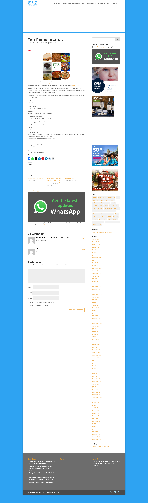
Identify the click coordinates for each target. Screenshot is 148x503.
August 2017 (95, 384)
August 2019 (95, 326)
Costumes (107, 203)
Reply (83, 238)
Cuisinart (95, 205)
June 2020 (95, 302)
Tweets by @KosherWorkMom (100, 446)
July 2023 (94, 255)
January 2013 (96, 429)
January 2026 (96, 247)
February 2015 (96, 413)
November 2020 (96, 289)
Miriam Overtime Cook (44, 237)
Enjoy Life (111, 205)
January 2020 (96, 313)
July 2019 (94, 329)
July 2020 (94, 300)
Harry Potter (117, 208)
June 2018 (95, 363)
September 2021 (97, 273)
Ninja (116, 213)
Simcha (109, 3)
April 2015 (95, 408)
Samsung (115, 219)
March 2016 (95, 402)
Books (101, 200)
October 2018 (96, 352)
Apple (117, 197)
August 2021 (95, 276)
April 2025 (95, 252)
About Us (57, 3)
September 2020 (97, 294)
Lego (108, 213)
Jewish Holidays (91, 3)
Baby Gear (95, 200)
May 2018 (95, 365)
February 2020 (96, 310)
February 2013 (96, 426)
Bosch (106, 200)
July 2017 (94, 387)
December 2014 (96, 418)
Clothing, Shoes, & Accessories (71, 3)
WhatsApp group (37, 191)
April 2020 (95, 305)
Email (30, 293)
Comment (31, 268)
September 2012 (97, 439)
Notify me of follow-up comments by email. (42, 302)
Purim (100, 219)
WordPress (57, 492)
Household (95, 211)
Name (30, 287)
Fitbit (117, 205)
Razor (105, 219)
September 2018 (97, 355)
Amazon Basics (102, 197)
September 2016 (97, 397)
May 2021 (95, 281)
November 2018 (96, 350)
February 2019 (96, 342)
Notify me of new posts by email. (39, 305)
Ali (30, 43)
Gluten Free (100, 208)
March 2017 (95, 389)
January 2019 (96, 344)
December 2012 (96, 431)
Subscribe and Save (110, 222)
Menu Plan (101, 3)
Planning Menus (69, 178)
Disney (100, 205)
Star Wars (101, 222)
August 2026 (95, 239)
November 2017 (96, 379)
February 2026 (96, 244)
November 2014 (96, 421)
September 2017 (97, 381)
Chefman (112, 200)
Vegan (94, 224)
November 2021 (96, 268)
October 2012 (96, 437)
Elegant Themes (40, 492)
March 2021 (95, 284)
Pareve (110, 216)
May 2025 (95, 250)
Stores (115, 3)
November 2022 (96, 257)
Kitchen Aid (102, 213)
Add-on (95, 197)
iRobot (108, 211)
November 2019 (96, 318)
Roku (109, 219)
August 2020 (95, 297)
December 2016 (96, 392)
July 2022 (94, 260)
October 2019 (96, 321)
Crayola (113, 203)
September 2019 (97, 323)
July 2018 (94, 360)
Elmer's (106, 205)
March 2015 (95, 410)
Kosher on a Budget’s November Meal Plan (52, 83)
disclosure (45, 225)
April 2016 (95, 400)
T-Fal (118, 222)
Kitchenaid (95, 213)
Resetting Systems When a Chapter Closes (41, 482)
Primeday (95, 219)
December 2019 (96, 315)
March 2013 (95, 424)
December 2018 (96, 347)
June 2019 (95, 331)
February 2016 (96, 405)
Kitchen (114, 211)
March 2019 (95, 339)
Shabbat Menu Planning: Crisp (36, 178)
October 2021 (96, 271)
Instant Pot (102, 211)
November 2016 (96, 395)
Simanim (95, 222)
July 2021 (94, 279)
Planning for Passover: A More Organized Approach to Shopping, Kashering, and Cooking (40, 468)
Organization (96, 216)
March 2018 (95, 371)
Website (30, 298)
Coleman (95, 203)
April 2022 (95, 265)
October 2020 (96, 292)
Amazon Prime (111, 197)
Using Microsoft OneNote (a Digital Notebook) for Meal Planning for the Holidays (54, 180)
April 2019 (95, 336)
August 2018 (95, 358)
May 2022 (95, 263)
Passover (115, 216)
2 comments (53, 43)
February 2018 (96, 373)
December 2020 (96, 286)
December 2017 (96, 376)
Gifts (83, 3)
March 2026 (95, 242)
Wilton (99, 224)
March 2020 (95, 308)
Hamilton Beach (108, 208)
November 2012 (96, 434)
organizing (103, 216)
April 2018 (95, 368)
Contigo (101, 203)
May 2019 (95, 334)
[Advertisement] (74, 20)
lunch (112, 213)
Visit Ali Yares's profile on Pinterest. (102, 232)
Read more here (75, 85)
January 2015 (96, 416)
